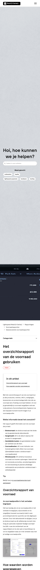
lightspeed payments (10, 179)
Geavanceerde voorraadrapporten (18, 330)
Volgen (6, 367)
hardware (24, 179)
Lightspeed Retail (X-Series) (12, 324)
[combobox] (20, 163)
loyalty (17, 174)
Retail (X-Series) (12, 3)
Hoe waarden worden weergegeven (18, 386)
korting (32, 179)
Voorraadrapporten (12, 327)
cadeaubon (7, 174)
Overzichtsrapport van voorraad (16, 383)
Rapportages (29, 324)
